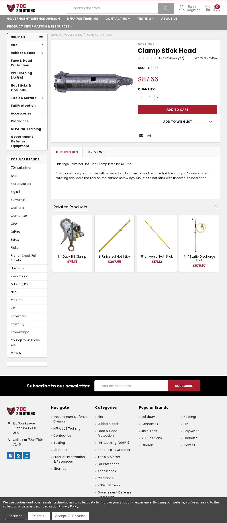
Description (67, 152)
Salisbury (17, 324)
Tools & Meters (23, 98)
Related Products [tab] (70, 207)
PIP (13, 308)
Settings (15, 515)
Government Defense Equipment (22, 141)
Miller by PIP (19, 284)
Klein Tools (19, 276)
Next (216, 207)
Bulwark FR (19, 199)
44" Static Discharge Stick (199, 258)
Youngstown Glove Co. (25, 342)
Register (193, 10)
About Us (169, 18)
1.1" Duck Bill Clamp (72, 256)
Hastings (17, 268)
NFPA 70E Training (82, 18)
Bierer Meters (21, 184)
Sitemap (60, 468)
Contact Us (116, 18)
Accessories (21, 113)
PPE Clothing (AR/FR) (21, 75)
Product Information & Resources (38, 26)
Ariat (14, 176)
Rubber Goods (23, 53)
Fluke (15, 247)
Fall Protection (23, 105)
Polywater (18, 316)
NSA (14, 292)
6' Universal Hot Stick (157, 256)
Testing (144, 18)
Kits (14, 45)
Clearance (20, 121)
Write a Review (206, 58)
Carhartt (17, 207)
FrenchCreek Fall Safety (23, 257)
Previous (210, 207)
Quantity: (147, 89)
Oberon (17, 300)
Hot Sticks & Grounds (21, 87)
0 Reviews (96, 152)
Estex (15, 239)
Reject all (38, 515)
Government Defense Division (33, 18)
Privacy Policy (68, 506)
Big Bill (15, 191)
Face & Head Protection (21, 62)
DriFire (15, 231)
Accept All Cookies (70, 515)
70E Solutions (21, 168)
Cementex (19, 215)
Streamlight (20, 332)
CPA (14, 223)
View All (16, 353)
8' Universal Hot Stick (114, 256)
